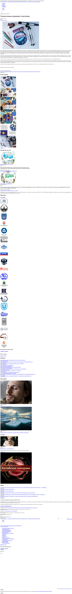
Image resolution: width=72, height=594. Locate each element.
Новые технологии (6, 369)
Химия (15, 373)
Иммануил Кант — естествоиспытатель (7, 448)
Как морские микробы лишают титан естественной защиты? (10, 367)
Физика (4, 376)
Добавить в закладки (3, 20)
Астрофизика (9, 366)
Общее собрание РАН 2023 (6, 531)
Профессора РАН (5, 541)
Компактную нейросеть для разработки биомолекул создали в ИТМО (12, 363)
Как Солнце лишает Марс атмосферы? (6, 365)
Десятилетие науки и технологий (7, 533)
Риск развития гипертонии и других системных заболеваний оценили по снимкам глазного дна (16, 361)
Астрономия (5, 366)
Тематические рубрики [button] (4, 526)
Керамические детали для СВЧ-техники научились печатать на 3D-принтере (13, 368)
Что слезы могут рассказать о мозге (6, 406)
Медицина (4, 362)
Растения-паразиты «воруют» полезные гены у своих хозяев (10, 370)
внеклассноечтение (3, 190)
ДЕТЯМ (3, 544)
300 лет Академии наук (6, 530)
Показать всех (2, 197)
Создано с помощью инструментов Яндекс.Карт (64, 588)
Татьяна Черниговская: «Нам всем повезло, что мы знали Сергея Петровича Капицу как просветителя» (17, 492)
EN (4, 9)
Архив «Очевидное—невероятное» (8, 538)
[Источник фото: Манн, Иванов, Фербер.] (20, 48)
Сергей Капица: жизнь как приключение (7, 489)
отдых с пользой (15, 190)
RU (2, 9)
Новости (6, 525)
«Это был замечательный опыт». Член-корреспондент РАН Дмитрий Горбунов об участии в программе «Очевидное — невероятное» (22, 494)
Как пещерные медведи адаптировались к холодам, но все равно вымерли (12, 360)
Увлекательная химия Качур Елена (6, 183)
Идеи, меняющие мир (6, 537)
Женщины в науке (5, 532)
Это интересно (4, 536)
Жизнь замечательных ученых (7, 540)
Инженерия (5, 373)
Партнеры (19, 525)
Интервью (10, 525)
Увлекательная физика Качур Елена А (6, 164)
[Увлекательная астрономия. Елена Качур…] (8, 87)
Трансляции (4, 534)
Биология (4, 364)
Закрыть (2, 549)
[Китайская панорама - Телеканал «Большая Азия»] (16, 483)
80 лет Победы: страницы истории (8, 528)
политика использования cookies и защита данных (43, 591)
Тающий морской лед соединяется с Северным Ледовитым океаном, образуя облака (14, 432)
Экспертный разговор (6, 543)
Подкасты (16, 525)
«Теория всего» (4, 539)
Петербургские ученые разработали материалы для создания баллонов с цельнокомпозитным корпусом (17, 374)
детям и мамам (9, 190)
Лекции (13, 525)
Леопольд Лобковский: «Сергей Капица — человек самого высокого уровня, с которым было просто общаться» (19, 496)
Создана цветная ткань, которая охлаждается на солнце (9, 372)
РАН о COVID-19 (5, 542)
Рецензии (4, 535)
